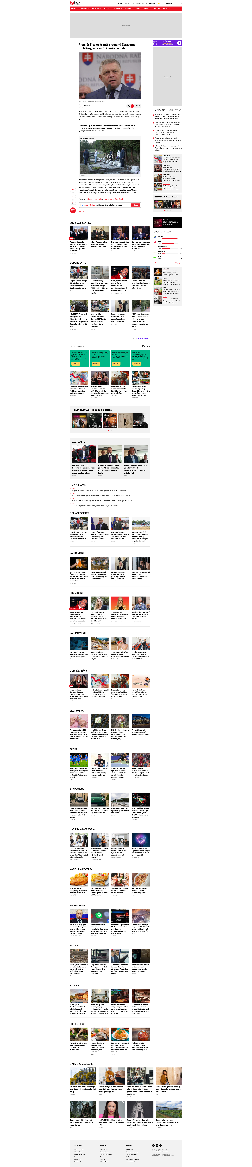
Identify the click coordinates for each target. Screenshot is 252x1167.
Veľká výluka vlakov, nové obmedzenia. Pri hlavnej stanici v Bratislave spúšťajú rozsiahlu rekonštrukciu (79, 969)
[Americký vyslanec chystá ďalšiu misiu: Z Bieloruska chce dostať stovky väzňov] (141, 563)
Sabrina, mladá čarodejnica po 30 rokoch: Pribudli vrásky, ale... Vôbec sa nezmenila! (120, 615)
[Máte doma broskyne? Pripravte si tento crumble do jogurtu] (141, 879)
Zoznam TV (78, 441)
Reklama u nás (104, 1149)
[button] (132, 106)
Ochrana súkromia (78, 1152)
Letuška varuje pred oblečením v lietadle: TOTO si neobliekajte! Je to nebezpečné (140, 655)
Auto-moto (77, 789)
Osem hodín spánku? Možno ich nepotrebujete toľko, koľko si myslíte (79, 654)
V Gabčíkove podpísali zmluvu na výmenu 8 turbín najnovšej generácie (95, 506)
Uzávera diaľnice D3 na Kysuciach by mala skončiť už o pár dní (120, 810)
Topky (89, 41)
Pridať (136, 205)
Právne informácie (78, 1149)
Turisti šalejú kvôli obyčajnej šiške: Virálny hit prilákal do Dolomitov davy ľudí (99, 655)
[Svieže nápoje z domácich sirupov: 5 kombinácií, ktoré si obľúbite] (120, 879)
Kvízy (138, 9)
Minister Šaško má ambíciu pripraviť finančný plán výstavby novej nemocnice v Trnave (100, 535)
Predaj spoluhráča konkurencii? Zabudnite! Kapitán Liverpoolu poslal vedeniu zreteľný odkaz (141, 771)
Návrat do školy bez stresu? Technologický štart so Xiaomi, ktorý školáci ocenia (139, 693)
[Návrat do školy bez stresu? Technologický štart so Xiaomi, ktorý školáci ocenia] (141, 681)
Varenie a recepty (81, 869)
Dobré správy (78, 670)
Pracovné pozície (77, 346)
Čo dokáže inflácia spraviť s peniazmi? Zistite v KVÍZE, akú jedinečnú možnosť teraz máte (79, 390)
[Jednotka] (154, 247)
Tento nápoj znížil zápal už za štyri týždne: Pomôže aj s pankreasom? (120, 654)
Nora (143, 3)
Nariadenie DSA (78, 1162)
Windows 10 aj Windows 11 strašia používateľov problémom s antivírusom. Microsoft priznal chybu (120, 929)
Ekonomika (129, 9)
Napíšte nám (77, 1159)
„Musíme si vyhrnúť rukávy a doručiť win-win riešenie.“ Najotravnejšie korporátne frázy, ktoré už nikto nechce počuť (79, 852)
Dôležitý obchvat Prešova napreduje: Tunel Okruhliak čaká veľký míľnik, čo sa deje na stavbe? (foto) (120, 734)
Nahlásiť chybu (83, 212)
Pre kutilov (77, 1024)
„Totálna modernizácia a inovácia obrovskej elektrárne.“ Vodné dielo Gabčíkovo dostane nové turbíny (119, 969)
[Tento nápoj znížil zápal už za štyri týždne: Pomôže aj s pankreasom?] (120, 643)
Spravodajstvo (129, 1149)
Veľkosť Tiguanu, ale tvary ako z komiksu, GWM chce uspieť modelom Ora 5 (100, 810)
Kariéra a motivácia (82, 829)
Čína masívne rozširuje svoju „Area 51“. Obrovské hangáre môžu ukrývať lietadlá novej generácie (141, 928)
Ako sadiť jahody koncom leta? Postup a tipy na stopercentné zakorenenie (78, 1046)
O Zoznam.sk (78, 1145)
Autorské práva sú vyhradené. (160, 1151)
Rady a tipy (114, 895)
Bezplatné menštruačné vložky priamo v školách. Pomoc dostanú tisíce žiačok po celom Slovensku (99, 969)
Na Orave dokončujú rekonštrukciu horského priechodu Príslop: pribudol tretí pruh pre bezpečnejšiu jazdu (140, 536)
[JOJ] (154, 242)
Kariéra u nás (77, 1157)
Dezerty (134, 895)
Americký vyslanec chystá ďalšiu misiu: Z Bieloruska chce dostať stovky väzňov (141, 575)
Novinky (93, 815)
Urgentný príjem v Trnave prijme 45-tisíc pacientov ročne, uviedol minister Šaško (108, 469)
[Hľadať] (180, 9)
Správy (74, 475)
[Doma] (154, 252)
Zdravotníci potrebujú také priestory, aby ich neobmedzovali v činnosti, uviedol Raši (135, 469)
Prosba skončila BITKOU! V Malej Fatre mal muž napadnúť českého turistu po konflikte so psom (171, 282)
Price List (102, 1159)
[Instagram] (157, 1145)
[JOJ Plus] (154, 257)
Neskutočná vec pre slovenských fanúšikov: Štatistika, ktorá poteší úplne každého (119, 390)
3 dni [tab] (171, 110)
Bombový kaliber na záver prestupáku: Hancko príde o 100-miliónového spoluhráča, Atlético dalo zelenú (79, 772)
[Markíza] (154, 237)
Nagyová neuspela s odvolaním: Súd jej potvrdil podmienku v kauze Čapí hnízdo (99, 491)
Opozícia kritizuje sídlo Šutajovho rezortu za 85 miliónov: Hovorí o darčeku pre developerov (102, 501)
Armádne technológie (75, 935)
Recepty (92, 1054)
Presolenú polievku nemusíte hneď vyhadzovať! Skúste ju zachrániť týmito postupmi (98, 1047)
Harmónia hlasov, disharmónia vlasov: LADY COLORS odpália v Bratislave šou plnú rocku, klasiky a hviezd (100, 391)
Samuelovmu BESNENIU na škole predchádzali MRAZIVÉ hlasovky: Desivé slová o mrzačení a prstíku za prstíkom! (172, 301)
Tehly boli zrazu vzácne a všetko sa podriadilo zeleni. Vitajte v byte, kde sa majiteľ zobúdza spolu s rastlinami (141, 1009)
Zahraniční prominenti (75, 623)
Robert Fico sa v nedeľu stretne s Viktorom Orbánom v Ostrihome (99, 244)
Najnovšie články (78, 485)
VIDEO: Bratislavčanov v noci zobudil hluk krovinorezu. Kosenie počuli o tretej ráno (140, 968)
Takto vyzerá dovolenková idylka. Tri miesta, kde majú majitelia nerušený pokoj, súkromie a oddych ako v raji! (79, 1009)
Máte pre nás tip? (130, 1162)
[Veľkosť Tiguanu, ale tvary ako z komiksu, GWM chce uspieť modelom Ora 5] (100, 800)
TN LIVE (74, 945)
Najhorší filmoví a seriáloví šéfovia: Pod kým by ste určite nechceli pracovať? (118, 851)
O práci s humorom (74, 859)
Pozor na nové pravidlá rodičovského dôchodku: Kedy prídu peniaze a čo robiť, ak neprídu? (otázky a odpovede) (79, 734)
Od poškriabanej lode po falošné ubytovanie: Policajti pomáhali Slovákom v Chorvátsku (78, 535)
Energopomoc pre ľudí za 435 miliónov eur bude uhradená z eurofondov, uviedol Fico (120, 245)
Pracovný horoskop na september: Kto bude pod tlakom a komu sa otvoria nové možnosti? (141, 851)
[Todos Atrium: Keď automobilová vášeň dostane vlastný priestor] (141, 721)
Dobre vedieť (73, 395)
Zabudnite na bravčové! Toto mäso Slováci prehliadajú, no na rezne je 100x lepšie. (99, 891)
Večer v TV (169, 232)
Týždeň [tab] (178, 110)
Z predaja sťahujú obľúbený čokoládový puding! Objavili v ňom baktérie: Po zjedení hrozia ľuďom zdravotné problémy (171, 292)
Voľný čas (166, 9)
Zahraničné (84, 9)
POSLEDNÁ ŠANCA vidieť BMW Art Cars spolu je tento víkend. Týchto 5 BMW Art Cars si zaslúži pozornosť (140, 812)
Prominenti (96, 9)
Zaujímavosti (117, 9)
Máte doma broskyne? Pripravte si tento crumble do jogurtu (139, 890)
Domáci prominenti (95, 623)
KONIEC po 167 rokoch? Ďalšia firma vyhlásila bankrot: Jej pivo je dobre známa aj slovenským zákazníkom (79, 576)
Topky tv (146, 9)
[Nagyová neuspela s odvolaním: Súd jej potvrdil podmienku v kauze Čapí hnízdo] (120, 563)
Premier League (135, 777)
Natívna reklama (104, 1162)
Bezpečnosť (93, 935)
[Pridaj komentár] (73, 190)
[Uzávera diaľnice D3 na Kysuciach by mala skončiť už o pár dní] (120, 800)
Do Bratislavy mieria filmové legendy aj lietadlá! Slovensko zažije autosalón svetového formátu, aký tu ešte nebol (141, 391)
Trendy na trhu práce (96, 859)
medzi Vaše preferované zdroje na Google (103, 205)
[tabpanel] (167, 132)
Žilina (133, 543)
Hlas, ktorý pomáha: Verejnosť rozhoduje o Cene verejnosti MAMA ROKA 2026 (170, 222)
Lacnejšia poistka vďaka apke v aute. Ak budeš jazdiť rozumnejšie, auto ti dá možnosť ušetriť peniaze (78, 812)
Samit (121, 199)
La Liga (71, 779)
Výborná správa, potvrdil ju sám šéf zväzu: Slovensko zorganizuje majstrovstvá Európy (99, 771)
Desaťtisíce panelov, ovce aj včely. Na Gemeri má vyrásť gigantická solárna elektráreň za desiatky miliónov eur (99, 734)
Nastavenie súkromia (79, 1154)
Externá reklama (104, 1152)
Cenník (102, 1157)
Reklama (103, 1145)
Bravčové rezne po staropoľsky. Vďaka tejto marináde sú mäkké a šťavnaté (78, 891)
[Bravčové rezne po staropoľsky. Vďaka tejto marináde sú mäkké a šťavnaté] (79, 879)
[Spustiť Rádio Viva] (167, 41)
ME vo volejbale (94, 777)
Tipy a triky (73, 819)
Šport (106, 9)
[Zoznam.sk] (157, 1155)
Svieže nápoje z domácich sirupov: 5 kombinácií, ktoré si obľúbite (120, 890)
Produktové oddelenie (132, 1152)
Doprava (113, 815)
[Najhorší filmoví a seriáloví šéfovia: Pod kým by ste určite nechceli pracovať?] (120, 839)
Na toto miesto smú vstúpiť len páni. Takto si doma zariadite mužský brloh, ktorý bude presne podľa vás (119, 1009)
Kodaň (100, 199)
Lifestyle (156, 9)
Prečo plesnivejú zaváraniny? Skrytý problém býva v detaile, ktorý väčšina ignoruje (140, 1046)
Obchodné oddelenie (131, 1154)
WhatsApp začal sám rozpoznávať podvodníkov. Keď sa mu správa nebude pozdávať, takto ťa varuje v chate (99, 929)
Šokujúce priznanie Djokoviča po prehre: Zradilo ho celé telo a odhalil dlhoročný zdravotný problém (118, 772)
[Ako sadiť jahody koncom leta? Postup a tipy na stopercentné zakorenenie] (79, 1034)
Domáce (74, 9)
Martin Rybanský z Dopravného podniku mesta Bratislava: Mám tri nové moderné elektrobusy (83, 469)
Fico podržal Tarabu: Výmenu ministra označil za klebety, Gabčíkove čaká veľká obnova (101, 496)
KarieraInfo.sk (135, 857)
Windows (113, 935)
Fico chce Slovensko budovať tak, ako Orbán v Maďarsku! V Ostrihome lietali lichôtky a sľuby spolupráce (78, 246)
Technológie (78, 905)
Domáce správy (79, 513)
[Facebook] (153, 1145)
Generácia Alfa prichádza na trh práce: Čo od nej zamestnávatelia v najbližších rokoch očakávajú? (99, 852)
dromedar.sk (94, 661)
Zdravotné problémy (111, 199)
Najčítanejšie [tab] (160, 110)
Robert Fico (92, 199)
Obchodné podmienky (106, 1154)
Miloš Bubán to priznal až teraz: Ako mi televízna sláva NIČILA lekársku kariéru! (141, 615)
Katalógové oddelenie (132, 1157)
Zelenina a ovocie (74, 1052)
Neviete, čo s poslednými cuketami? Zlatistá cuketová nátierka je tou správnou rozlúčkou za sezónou (120, 1047)
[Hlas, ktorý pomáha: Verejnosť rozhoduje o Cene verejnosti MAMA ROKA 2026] (158, 223)
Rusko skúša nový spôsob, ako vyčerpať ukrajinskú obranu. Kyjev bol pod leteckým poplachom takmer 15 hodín (79, 929)
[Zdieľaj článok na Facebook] (73, 196)
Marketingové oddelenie (132, 1159)
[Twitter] (160, 1145)
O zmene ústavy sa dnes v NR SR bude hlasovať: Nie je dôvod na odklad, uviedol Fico (141, 245)
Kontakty (129, 1145)
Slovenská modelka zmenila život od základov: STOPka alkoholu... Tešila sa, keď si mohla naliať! (99, 616)
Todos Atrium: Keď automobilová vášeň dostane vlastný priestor (140, 732)
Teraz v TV (157, 232)
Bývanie (74, 985)
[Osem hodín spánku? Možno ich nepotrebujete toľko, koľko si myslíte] (79, 643)
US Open (113, 779)
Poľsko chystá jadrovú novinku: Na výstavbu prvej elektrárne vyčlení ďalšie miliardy (99, 575)
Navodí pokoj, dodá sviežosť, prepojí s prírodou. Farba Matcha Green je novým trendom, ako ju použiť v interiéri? (100, 1009)
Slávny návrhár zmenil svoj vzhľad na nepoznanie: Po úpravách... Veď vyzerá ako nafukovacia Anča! (78, 616)
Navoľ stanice (156, 263)
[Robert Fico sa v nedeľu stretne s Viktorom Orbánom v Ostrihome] (100, 233)
